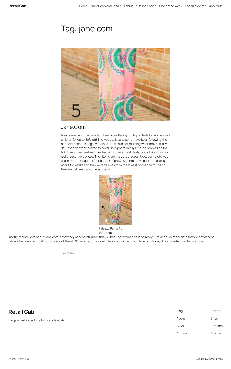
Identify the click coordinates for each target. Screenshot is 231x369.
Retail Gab (17, 5)
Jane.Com (73, 127)
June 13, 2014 (68, 253)
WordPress (217, 358)
